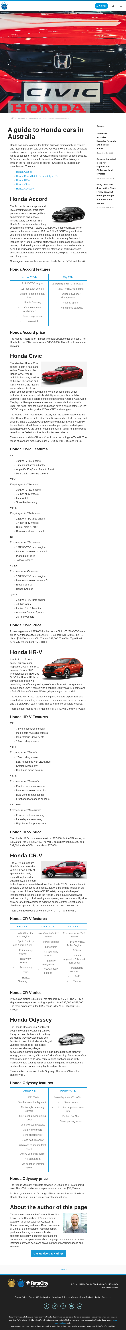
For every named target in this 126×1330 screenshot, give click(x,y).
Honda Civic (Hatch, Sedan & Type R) (36, 176)
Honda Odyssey (25, 188)
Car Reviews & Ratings (48, 1253)
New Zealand (87, 1297)
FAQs (97, 1297)
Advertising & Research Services (65, 1297)
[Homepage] (12, 118)
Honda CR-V (23, 184)
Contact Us (106, 1297)
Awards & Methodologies (39, 1297)
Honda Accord (24, 171)
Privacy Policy (21, 1297)
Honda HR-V (23, 180)
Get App (102, 6)
